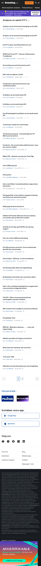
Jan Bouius (9, 168)
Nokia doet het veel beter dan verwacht (17, 347)
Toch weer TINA (8, 357)
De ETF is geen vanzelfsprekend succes (17, 45)
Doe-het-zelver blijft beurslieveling (15, 238)
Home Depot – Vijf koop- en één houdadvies (18, 258)
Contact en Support (8, 460)
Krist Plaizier (9, 279)
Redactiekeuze (27, 8)
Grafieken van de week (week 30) (14, 95)
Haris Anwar (9, 220)
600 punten (7, 175)
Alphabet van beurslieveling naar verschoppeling (20, 366)
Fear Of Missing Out (10, 165)
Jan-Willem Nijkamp (12, 177)
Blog (23, 452)
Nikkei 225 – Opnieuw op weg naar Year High (18, 156)
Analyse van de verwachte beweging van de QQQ (20, 26)
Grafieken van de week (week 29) (14, 104)
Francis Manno (10, 29)
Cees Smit (9, 359)
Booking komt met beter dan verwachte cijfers (19, 277)
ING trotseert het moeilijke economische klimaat (20, 309)
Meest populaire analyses (11, 8)
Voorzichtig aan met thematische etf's (16, 65)
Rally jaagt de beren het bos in (13, 206)
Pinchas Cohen (10, 200)
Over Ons (5, 452)
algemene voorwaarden (9, 540)
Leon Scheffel (10, 88)
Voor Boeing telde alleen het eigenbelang (17, 268)
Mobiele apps (26, 456)
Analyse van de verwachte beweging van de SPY (20, 35)
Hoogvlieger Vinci (9, 318)
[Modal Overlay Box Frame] (19, 553)
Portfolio (25, 460)
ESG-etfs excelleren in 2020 (13, 74)
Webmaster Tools (28, 464)
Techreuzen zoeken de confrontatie (15, 124)
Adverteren (5, 456)
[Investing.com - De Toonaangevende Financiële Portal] (11, 3)
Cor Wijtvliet (9, 47)
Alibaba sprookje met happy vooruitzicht (17, 338)
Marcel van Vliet (10, 58)
